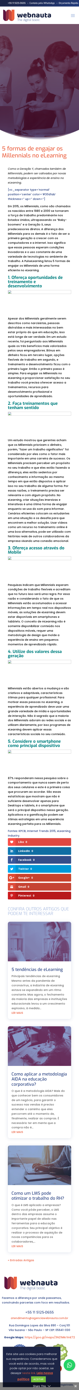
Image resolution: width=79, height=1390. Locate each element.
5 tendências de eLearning (37, 969)
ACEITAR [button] (38, 1379)
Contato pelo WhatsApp (42, 3)
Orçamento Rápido (68, 3)
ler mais (17, 1013)
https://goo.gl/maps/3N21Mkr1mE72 (50, 1337)
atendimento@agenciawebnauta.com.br (39, 1318)
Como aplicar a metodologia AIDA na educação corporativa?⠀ (39, 1079)
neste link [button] (28, 1373)
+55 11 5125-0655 (16, 3)
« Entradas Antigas (21, 1260)
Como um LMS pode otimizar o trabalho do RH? (38, 1195)
